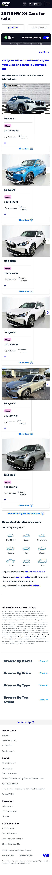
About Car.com (9, 763)
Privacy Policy (25, 855)
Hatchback (10, 540)
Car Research (8, 751)
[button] (25, 4)
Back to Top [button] (24, 722)
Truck (11, 565)
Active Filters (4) (39, 27)
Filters (14, 27)
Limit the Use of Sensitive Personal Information (23, 789)
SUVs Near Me (8, 828)
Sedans (11, 553)
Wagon (42, 553)
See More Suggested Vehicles (24, 513)
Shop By (6, 735)
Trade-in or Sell (9, 740)
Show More (24, 148)
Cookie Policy (8, 794)
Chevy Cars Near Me (11, 844)
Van (42, 565)
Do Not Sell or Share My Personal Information (22, 778)
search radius (23, 577)
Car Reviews (7, 745)
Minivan (26, 565)
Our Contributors (9, 811)
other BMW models (35, 571)
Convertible (42, 540)
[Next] (48, 170)
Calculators (7, 806)
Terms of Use (8, 855)
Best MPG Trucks (9, 833)
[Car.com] (6, 4)
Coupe (26, 540)
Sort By (43, 52)
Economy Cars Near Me (12, 838)
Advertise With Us (10, 783)
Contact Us (7, 768)
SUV (26, 553)
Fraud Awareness (9, 773)
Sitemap (5, 816)
